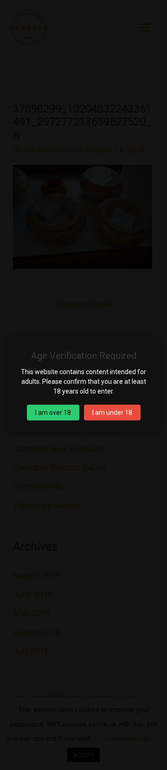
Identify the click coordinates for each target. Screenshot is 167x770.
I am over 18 (53, 412)
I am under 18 (112, 412)
